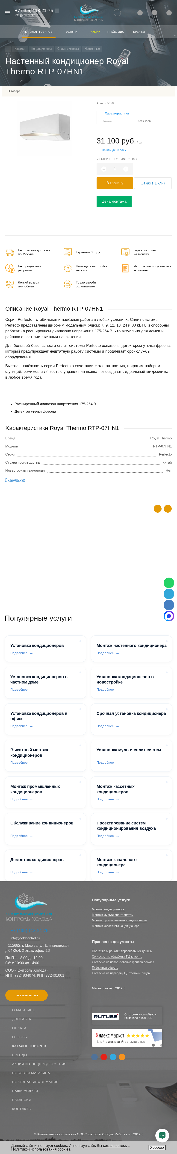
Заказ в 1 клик (153, 183)
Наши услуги (25, 1091)
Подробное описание (88, 579)
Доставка (21, 1019)
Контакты (22, 1109)
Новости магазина (31, 1073)
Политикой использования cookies (40, 1149)
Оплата (19, 1028)
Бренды (19, 1055)
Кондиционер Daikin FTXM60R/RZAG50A (37, 563)
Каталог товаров (29, 1046)
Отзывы (20, 1037)
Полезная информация (35, 1082)
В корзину (114, 183)
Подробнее (19, 653)
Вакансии (21, 1100)
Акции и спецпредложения (39, 1064)
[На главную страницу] (88, 12)
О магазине (23, 1010)
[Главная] (8, 49)
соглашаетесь (115, 1146)
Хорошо (157, 1147)
